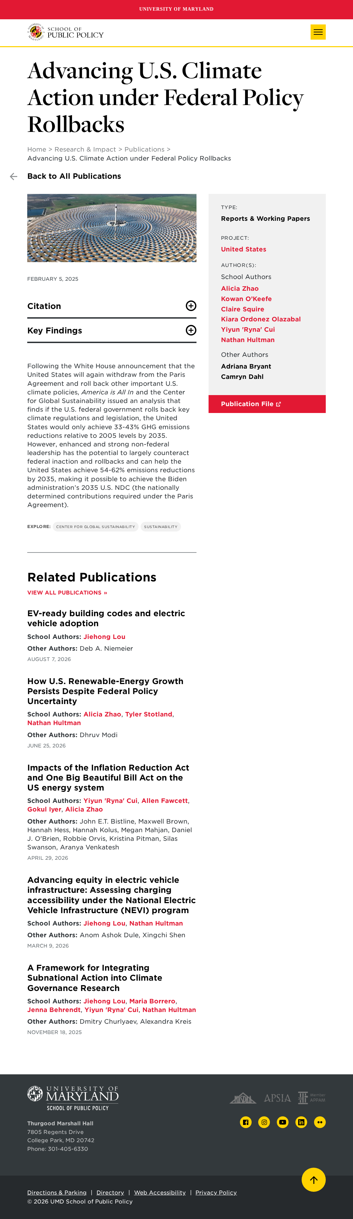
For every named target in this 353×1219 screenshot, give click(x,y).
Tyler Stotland (148, 714)
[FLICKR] (320, 1122)
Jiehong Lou (104, 636)
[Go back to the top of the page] (314, 1180)
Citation (44, 306)
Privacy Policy (216, 1192)
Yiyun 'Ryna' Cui (248, 329)
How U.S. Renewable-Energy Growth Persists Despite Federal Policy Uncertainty (105, 691)
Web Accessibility (160, 1192)
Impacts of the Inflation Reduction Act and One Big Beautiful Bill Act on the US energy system (108, 778)
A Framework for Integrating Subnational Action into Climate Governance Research (94, 978)
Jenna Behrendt (54, 1009)
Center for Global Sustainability (95, 527)
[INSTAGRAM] (264, 1122)
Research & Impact (85, 149)
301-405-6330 (68, 1149)
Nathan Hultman (248, 339)
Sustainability (161, 527)
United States (243, 249)
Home (36, 149)
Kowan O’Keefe (246, 298)
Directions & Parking (57, 1192)
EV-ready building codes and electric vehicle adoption (106, 618)
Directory (110, 1192)
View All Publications (64, 592)
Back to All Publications (74, 176)
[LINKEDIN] (301, 1122)
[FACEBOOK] (246, 1122)
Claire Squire (242, 309)
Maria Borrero (152, 1001)
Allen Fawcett (164, 800)
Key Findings (54, 330)
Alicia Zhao (240, 288)
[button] (318, 32)
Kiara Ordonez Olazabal (261, 319)
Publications (144, 149)
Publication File (247, 403)
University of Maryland (176, 9)
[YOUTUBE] (283, 1122)
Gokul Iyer (44, 809)
